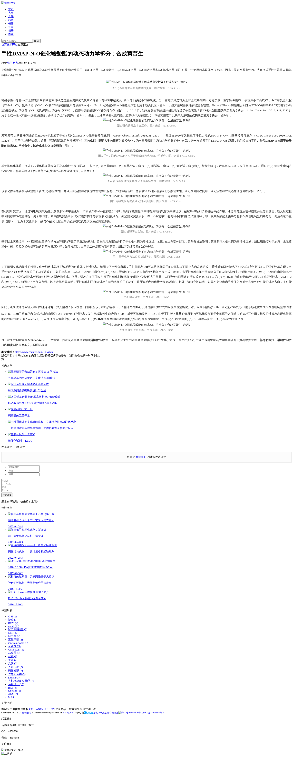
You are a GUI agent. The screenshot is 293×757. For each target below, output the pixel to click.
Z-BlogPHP (68, 712)
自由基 (14, 636)
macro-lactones (18, 643)
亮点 (11, 12)
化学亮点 (12, 44)
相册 (11, 30)
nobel (13, 626)
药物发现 (15, 670)
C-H (12, 616)
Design (13, 677)
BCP (12, 687)
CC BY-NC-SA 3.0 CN (42, 709)
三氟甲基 (15, 639)
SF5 (12, 696)
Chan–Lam (16, 649)
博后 (12, 619)
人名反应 (15, 667)
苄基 (12, 659)
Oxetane (14, 690)
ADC (13, 693)
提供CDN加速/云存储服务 (105, 712)
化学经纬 (26, 712)
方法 (11, 16)
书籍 (11, 23)
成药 (12, 656)
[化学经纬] (8, 3)
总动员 (14, 652)
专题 (11, 27)
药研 (11, 19)
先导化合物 (16, 674)
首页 (11, 9)
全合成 (14, 646)
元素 (12, 663)
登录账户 (141, 456)
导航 (11, 34)
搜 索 (36, 41)
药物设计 (16, 684)
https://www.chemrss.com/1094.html (34, 352)
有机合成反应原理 (21, 680)
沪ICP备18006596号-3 (153, 712)
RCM (13, 623)
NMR (13, 632)
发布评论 (7, 495)
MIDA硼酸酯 (17, 629)
